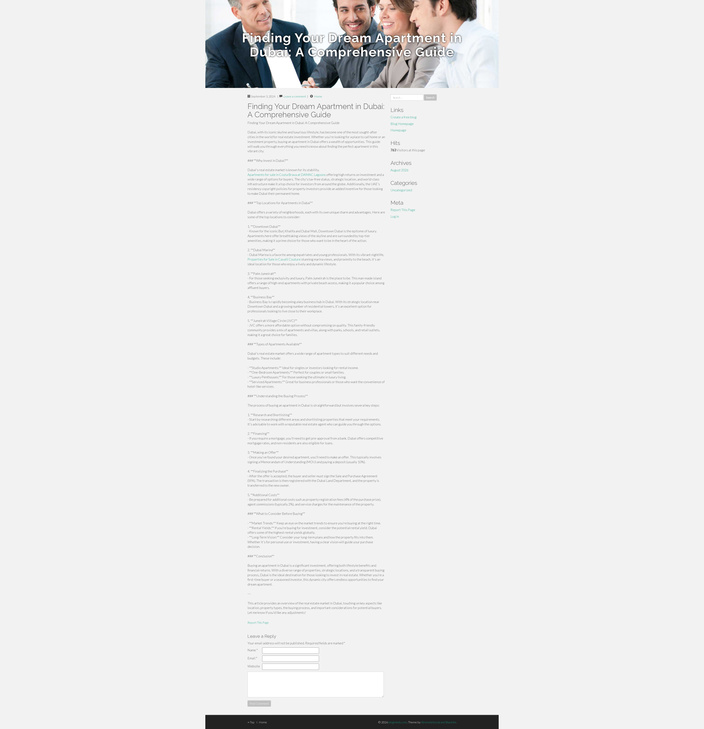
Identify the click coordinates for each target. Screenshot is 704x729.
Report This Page (258, 622)
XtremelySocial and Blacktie (438, 722)
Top (251, 722)
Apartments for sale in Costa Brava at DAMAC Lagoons (286, 175)
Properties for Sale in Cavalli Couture (274, 259)
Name (252, 650)
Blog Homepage (402, 124)
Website (253, 666)
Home (318, 96)
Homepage (398, 130)
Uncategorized (401, 190)
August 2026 (399, 170)
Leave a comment (294, 96)
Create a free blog (403, 117)
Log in (394, 216)
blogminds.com (397, 722)
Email (252, 658)
